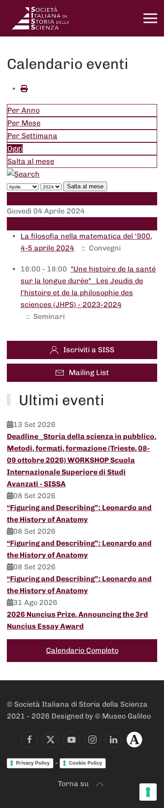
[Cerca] (23, 173)
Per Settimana (32, 135)
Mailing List (89, 372)
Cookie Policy (85, 763)
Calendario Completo (82, 650)
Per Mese (24, 123)
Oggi (15, 148)
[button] (150, 18)
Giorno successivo (39, 223)
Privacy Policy (33, 763)
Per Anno (23, 110)
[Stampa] (24, 88)
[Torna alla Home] (41, 18)
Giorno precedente (39, 198)
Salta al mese (30, 161)
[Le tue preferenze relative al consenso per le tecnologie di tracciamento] (148, 792)
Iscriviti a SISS (88, 349)
